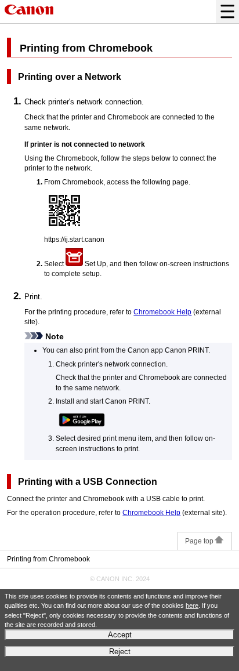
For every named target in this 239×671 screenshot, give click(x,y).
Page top (199, 541)
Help (162, 311)
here (192, 605)
